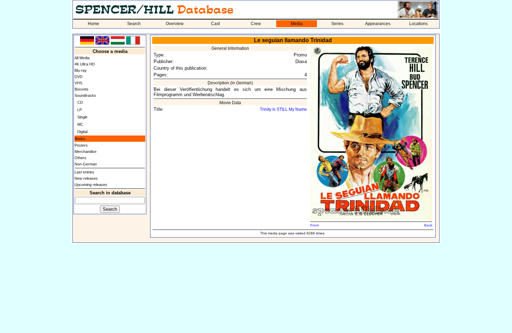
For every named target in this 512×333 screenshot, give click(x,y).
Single (82, 117)
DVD (79, 77)
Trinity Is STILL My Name (283, 109)
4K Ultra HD (85, 64)
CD (80, 102)
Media (297, 23)
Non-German (86, 164)
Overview (175, 23)
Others (80, 158)
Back (428, 225)
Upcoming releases (91, 185)
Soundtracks (85, 95)
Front (314, 225)
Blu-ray (81, 70)
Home (93, 23)
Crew (256, 23)
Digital (82, 132)
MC (80, 124)
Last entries (84, 172)
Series (337, 23)
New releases (86, 178)
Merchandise (85, 151)
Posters (81, 145)
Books (80, 139)
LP (79, 110)
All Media (82, 58)
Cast (215, 23)
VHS (78, 83)
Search (134, 23)
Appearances (377, 23)
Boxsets (81, 89)
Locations (418, 23)
